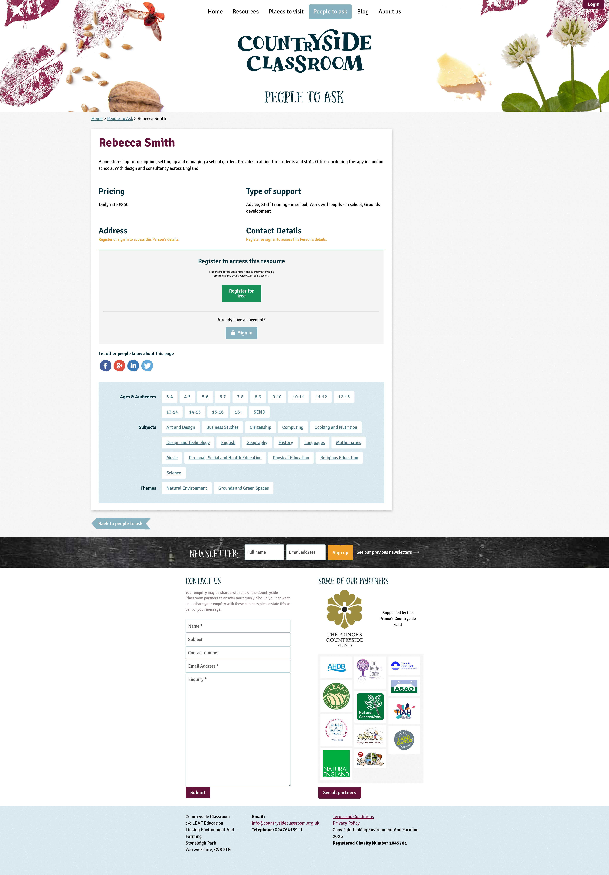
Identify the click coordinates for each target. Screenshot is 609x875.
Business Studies (222, 427)
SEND (259, 412)
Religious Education (339, 457)
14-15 (195, 412)
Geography (257, 442)
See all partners (339, 793)
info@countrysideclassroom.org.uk (285, 823)
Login (593, 4)
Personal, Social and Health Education (225, 457)
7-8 (240, 397)
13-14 (172, 412)
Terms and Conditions (353, 816)
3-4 (169, 397)
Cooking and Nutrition (336, 427)
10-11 (298, 397)
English (228, 442)
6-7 (222, 397)
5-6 (205, 397)
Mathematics (348, 442)
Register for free (241, 293)
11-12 (321, 397)
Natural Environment (186, 488)
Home (215, 11)
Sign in (245, 333)
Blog (363, 11)
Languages (314, 442)
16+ (238, 412)
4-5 (187, 397)
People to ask (330, 11)
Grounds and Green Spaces (243, 488)
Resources (246, 11)
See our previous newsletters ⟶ (388, 552)
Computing (292, 427)
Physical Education (291, 457)
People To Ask (120, 118)
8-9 (258, 397)
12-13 (344, 397)
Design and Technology (188, 442)
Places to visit (286, 11)
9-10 (277, 397)
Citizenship (260, 427)
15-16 (218, 412)
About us (390, 11)
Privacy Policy (346, 823)
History (285, 442)
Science (173, 473)
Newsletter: (214, 553)
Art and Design (180, 427)
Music (172, 457)
